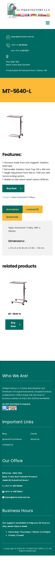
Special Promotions (12, 439)
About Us (35, 439)
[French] (30, 14)
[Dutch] (22, 14)
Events (34, 434)
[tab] (12, 209)
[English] (26, 14)
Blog (4, 434)
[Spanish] (48, 14)
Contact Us (7, 445)
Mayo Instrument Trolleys (23, 197)
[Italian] (37, 14)
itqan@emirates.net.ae (17, 497)
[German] (33, 14)
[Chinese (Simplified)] (19, 14)
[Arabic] (15, 14)
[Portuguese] (41, 14)
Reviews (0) (32, 209)
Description (12, 209)
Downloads (12, 216)
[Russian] (44, 14)
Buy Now (11, 188)
